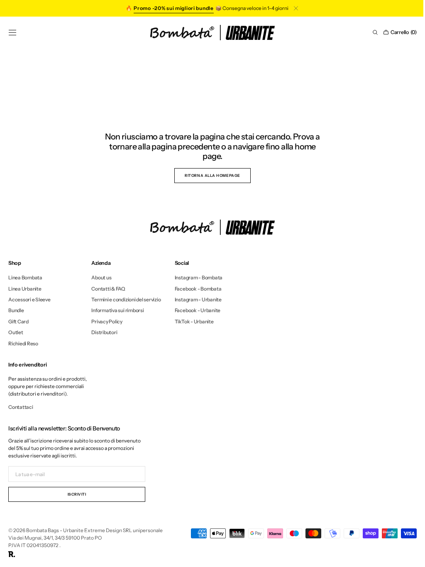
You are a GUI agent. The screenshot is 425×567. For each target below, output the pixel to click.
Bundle (16, 310)
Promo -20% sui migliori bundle (174, 8)
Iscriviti (77, 494)
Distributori (104, 332)
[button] (12, 32)
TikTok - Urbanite (194, 321)
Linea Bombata (25, 278)
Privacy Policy (106, 321)
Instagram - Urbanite (198, 299)
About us (101, 278)
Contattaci (20, 407)
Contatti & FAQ (108, 289)
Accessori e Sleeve (29, 299)
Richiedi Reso (23, 343)
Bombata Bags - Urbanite (54, 530)
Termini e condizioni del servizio (126, 299)
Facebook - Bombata (198, 289)
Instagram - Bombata (198, 278)
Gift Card (18, 321)
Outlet (15, 332)
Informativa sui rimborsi (117, 310)
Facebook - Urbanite (197, 310)
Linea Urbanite (25, 289)
